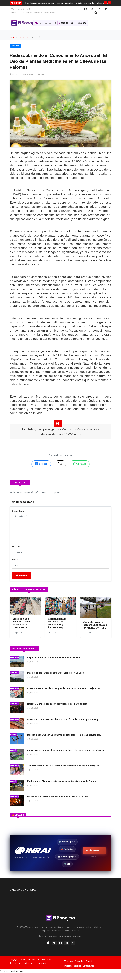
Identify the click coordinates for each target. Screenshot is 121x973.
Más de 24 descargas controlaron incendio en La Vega (55, 673)
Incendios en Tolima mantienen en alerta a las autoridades (58, 797)
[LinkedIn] (106, 9)
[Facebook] (85, 9)
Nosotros (15, 12)
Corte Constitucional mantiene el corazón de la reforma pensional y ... (64, 719)
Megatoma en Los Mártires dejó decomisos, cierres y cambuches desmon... (66, 750)
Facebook (42, 463)
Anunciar (38, 12)
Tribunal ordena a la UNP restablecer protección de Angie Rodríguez (63, 766)
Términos (68, 961)
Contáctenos (49, 12)
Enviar (22, 575)
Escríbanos (27, 12)
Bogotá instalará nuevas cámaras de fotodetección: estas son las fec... (64, 735)
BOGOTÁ (23, 37)
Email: (15, 559)
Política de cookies (72, 965)
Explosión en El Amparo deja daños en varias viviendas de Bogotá (62, 781)
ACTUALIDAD (14, 657)
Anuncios (90, 961)
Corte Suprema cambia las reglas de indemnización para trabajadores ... (64, 688)
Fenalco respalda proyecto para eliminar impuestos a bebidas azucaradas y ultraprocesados (69, 3)
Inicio (12, 37)
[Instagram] (99, 9)
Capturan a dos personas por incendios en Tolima (53, 657)
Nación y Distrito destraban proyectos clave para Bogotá (57, 704)
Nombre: (16, 546)
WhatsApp (81, 463)
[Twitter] (92, 9)
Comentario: (18, 510)
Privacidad (79, 961)
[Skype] (95, 13)
